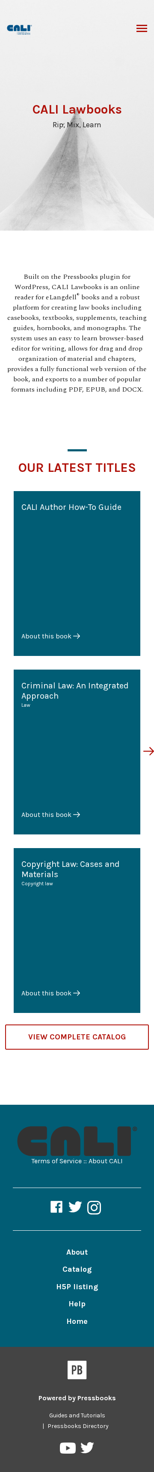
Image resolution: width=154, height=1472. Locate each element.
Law (25, 705)
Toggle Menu (141, 29)
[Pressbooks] (77, 1372)
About (77, 1252)
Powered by (77, 1398)
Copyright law (37, 884)
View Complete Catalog (77, 1037)
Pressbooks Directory (78, 1426)
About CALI (106, 1161)
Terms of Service (56, 1161)
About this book (47, 636)
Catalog (77, 1269)
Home (77, 1321)
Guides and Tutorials (77, 1415)
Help (77, 1303)
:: (85, 1161)
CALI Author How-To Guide (71, 507)
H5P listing (77, 1286)
